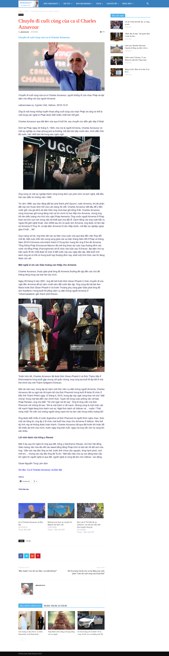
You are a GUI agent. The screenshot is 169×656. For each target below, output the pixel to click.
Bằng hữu (127, 4)
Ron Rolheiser (83, 4)
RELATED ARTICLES (30, 606)
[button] (148, 4)
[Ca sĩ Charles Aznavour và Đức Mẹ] (31, 510)
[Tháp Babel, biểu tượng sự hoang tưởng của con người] (61, 620)
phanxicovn (25, 32)
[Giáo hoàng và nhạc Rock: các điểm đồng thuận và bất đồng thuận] (31, 620)
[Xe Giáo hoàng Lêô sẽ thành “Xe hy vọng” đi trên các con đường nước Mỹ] (91, 620)
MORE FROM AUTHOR (55, 606)
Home (20, 11)
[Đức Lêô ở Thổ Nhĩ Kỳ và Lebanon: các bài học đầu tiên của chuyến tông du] (90, 510)
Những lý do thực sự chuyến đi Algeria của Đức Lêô (60, 523)
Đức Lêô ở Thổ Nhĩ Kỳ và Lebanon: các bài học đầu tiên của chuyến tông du (89, 524)
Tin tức (67, 4)
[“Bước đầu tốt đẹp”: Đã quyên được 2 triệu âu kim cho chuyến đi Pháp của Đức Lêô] (116, 37)
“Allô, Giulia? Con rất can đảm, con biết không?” (37, 571)
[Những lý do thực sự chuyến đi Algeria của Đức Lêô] (61, 510)
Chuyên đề (112, 4)
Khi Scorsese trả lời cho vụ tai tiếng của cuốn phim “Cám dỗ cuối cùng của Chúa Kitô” (86, 572)
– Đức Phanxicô (50, 4)
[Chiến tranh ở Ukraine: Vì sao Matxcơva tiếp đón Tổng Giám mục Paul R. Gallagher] (116, 60)
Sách (98, 4)
